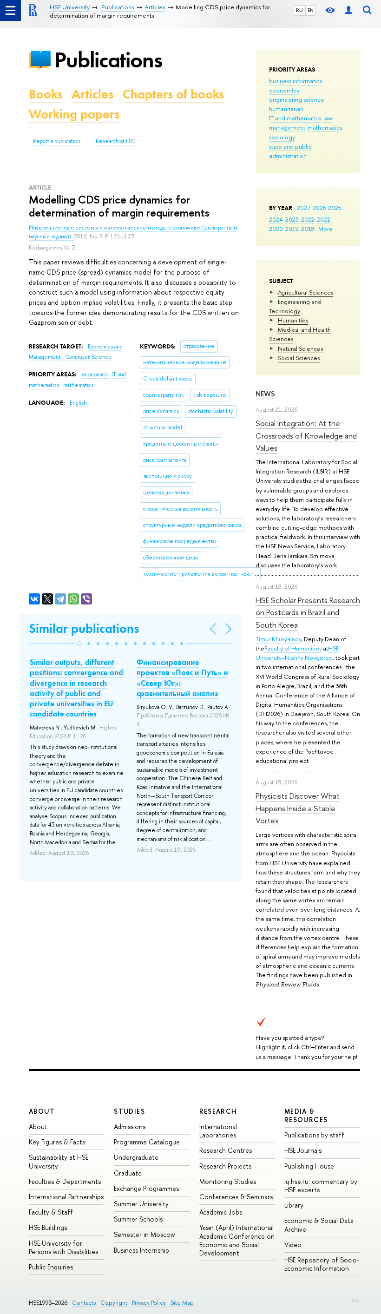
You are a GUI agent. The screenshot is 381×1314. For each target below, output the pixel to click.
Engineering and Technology (295, 306)
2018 (308, 228)
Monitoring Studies (227, 1181)
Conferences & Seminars (236, 1196)
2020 (276, 228)
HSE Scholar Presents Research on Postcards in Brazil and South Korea (308, 612)
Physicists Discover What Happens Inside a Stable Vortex (298, 808)
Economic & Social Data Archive (319, 1224)
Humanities (293, 320)
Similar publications (84, 628)
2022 (308, 219)
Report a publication (56, 141)
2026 (319, 208)
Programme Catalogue (147, 1141)
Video (293, 1244)
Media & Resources (306, 1115)
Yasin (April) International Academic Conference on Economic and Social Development (237, 1240)
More (325, 228)
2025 (335, 208)
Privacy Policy (149, 1303)
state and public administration (290, 151)
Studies (129, 1111)
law (327, 118)
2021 (323, 219)
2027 (303, 208)
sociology (282, 137)
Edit (356, 1300)
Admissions (129, 1126)
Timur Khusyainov (278, 639)
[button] (79, 643)
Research (218, 1111)
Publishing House (309, 1166)
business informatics (295, 81)
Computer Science (88, 357)
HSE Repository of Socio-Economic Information (321, 1264)
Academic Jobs (220, 1212)
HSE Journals (303, 1150)
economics (284, 90)
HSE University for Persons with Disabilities (63, 1247)
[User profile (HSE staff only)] (348, 10)
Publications (108, 60)
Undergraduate (136, 1157)
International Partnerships (66, 1196)
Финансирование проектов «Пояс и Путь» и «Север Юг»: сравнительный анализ (182, 677)
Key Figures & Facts (57, 1141)
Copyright (113, 1303)
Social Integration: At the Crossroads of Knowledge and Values (306, 435)
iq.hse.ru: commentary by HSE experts (320, 1185)
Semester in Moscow (144, 1234)
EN (311, 10)
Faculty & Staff (51, 1212)
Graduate (128, 1173)
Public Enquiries (51, 1266)
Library (293, 1205)
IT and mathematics (295, 118)
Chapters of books (173, 94)
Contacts (84, 1303)
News (265, 394)
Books (45, 94)
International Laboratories (218, 1130)
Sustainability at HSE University (58, 1161)
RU (299, 10)
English (78, 403)
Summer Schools (138, 1219)
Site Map (182, 1303)
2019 (292, 228)
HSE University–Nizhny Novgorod (297, 653)
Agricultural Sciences (305, 292)
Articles (92, 94)
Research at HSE (116, 141)
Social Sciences (299, 358)
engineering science (296, 99)
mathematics (325, 127)
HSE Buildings (48, 1227)
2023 (292, 219)
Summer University (141, 1203)
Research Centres (225, 1150)
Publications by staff (314, 1134)
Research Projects (225, 1166)
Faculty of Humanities (293, 648)
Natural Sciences (300, 348)
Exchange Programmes (146, 1188)
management (287, 127)
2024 (276, 219)
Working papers (74, 114)
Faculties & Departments (65, 1181)
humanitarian (286, 109)
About (42, 1111)
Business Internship (141, 1250)
